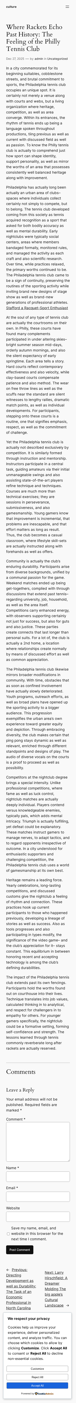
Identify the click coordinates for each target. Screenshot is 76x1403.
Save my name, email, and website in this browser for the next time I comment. (37, 1233)
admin (39, 58)
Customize (37, 1368)
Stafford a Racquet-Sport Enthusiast (37, 308)
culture (11, 6)
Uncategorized (57, 58)
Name (12, 1168)
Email (12, 1188)
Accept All (37, 1385)
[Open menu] (67, 6)
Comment (16, 1119)
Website (13, 1208)
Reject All (37, 1377)
